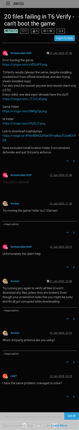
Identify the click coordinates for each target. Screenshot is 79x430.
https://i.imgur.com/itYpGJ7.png (24, 123)
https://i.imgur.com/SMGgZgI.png (25, 111)
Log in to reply (64, 38)
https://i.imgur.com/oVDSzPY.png (25, 64)
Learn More (59, 425)
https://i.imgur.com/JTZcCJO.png (25, 99)
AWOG (18, 4)
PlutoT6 (12, 31)
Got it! (71, 416)
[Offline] (7, 203)
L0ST (14, 376)
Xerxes (15, 203)
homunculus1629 (21, 53)
